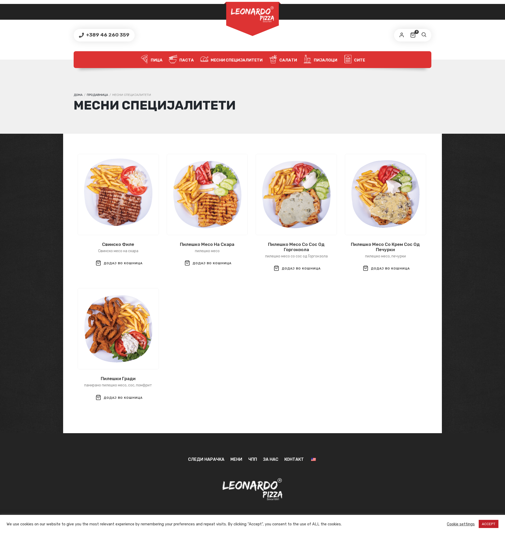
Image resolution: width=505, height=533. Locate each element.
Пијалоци (325, 60)
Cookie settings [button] (461, 524)
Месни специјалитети (236, 60)
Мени (236, 459)
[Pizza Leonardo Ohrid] (252, 14)
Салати (288, 60)
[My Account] (401, 35)
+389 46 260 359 (107, 35)
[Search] (423, 35)
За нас (270, 459)
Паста (186, 60)
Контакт (294, 459)
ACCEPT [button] (488, 524)
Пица (156, 60)
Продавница (97, 95)
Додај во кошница (123, 263)
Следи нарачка (206, 459)
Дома (78, 95)
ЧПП (252, 459)
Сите (359, 60)
